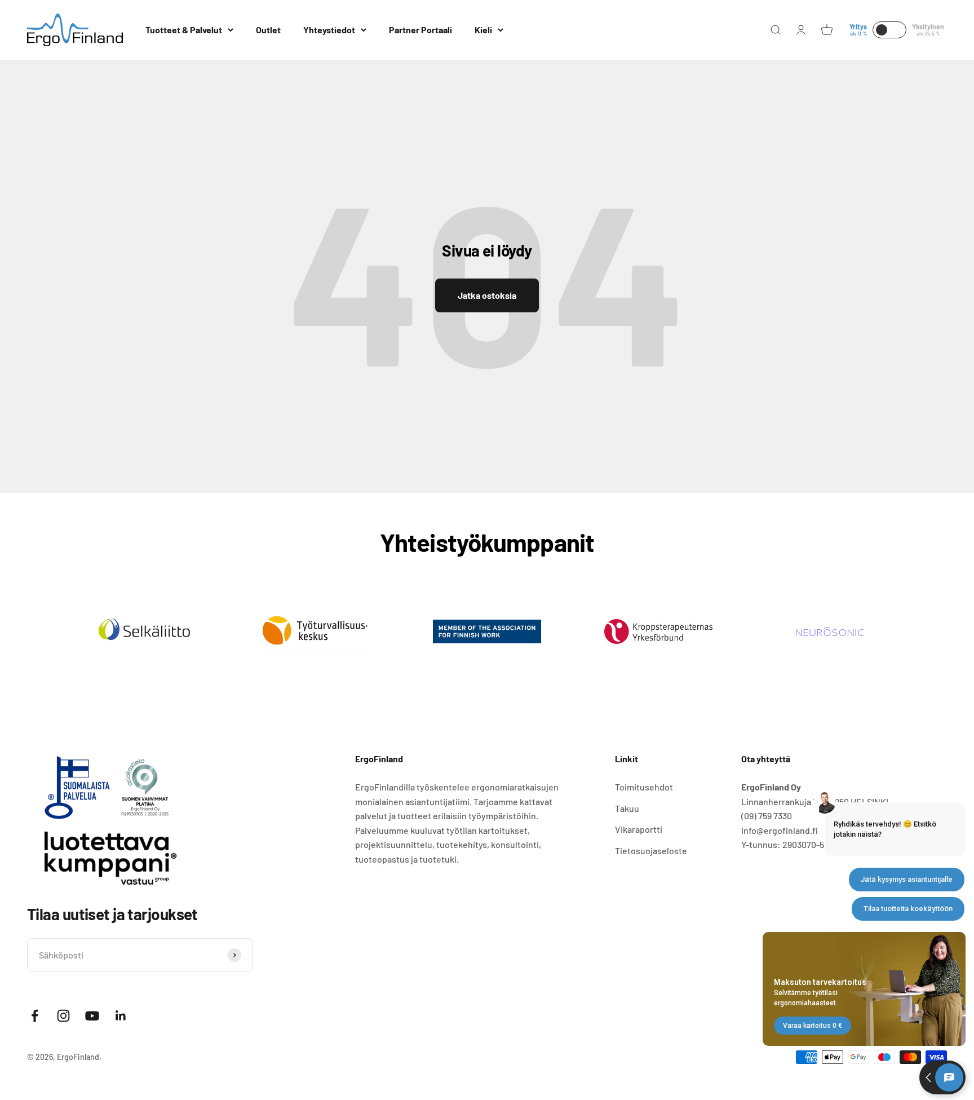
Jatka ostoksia (487, 295)
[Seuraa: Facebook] (34, 1015)
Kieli (483, 29)
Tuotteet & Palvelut (183, 29)
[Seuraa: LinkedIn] (121, 1015)
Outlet (268, 29)
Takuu (627, 808)
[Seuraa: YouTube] (92, 1015)
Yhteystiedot (329, 29)
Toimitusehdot (644, 786)
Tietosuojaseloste (651, 850)
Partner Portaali (420, 29)
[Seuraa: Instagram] (63, 1015)
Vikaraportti (638, 829)
